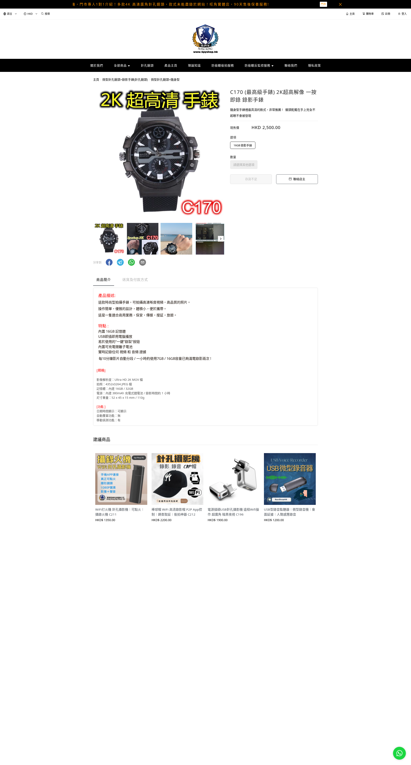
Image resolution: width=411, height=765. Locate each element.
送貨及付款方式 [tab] (135, 279)
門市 (323, 4)
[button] (221, 238)
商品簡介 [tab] (103, 279)
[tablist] (205, 280)
